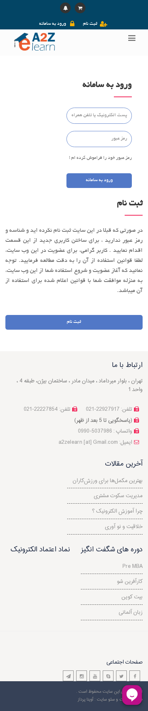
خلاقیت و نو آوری (124, 526)
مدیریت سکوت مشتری (118, 495)
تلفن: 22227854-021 (47, 409)
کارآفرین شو (130, 581)
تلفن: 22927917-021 (109, 409)
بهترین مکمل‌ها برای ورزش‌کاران (108, 480)
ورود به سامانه (52, 24)
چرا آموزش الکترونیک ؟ (117, 511)
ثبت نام (90, 24)
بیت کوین (132, 597)
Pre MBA (132, 566)
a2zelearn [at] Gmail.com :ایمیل (95, 442)
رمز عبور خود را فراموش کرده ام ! (100, 158)
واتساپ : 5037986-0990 (105, 431)
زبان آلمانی (131, 612)
